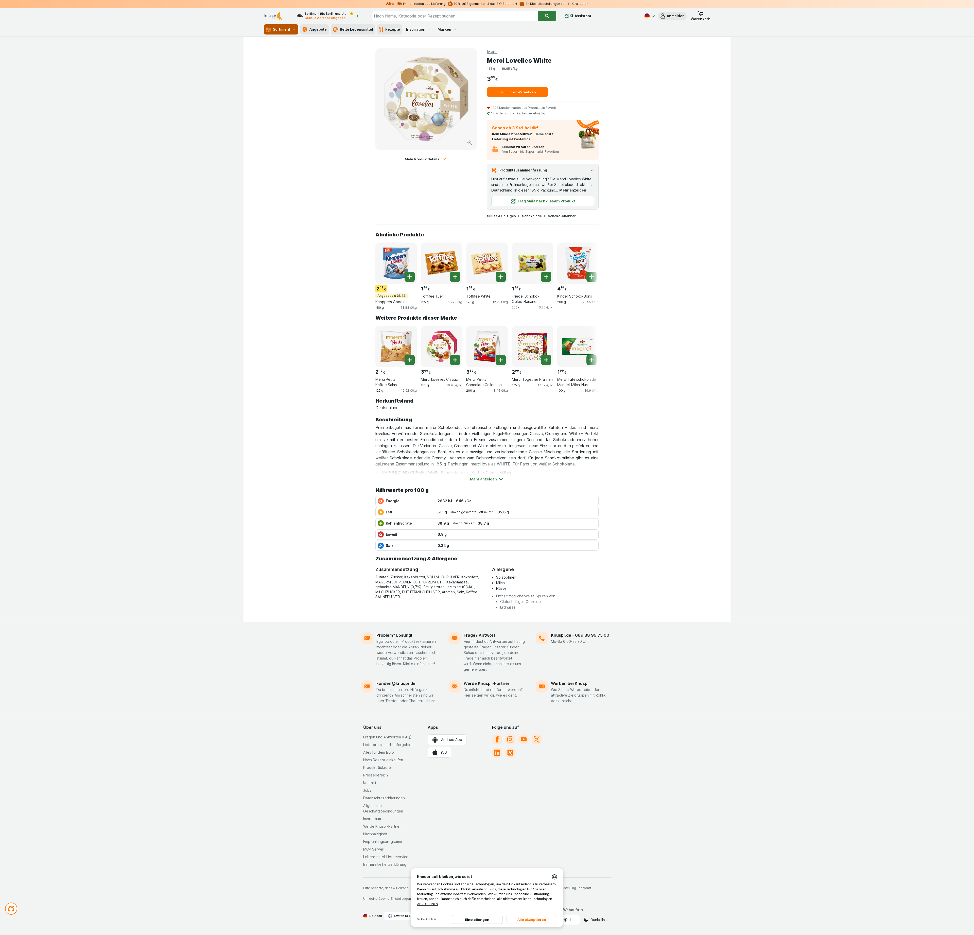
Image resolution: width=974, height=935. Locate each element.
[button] (672, 16)
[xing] (510, 753)
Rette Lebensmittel (356, 29)
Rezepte (392, 29)
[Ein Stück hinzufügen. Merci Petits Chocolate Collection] (501, 360)
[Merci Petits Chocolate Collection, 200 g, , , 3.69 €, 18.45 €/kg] (487, 346)
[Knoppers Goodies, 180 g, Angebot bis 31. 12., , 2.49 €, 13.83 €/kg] (396, 263)
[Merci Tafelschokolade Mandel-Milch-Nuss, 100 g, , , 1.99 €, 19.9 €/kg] (578, 346)
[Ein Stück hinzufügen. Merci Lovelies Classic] (455, 360)
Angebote (318, 29)
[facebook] (497, 739)
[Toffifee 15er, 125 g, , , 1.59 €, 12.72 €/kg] (441, 263)
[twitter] (537, 739)
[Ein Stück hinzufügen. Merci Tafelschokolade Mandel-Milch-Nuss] (591, 360)
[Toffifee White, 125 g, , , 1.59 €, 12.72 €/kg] (487, 263)
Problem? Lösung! (394, 635)
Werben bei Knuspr (570, 683)
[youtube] (523, 739)
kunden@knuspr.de (395, 683)
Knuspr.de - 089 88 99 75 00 (580, 635)
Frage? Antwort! (480, 635)
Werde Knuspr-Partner (487, 683)
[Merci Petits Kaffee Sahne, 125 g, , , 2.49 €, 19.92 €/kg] (396, 346)
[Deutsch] (649, 16)
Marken (444, 29)
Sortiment (281, 29)
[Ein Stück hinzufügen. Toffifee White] (501, 277)
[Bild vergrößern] (470, 143)
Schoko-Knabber (562, 216)
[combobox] (455, 16)
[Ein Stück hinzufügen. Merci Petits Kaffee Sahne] (410, 360)
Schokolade (532, 216)
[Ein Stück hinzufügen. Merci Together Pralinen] (546, 360)
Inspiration (415, 29)
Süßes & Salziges (501, 216)
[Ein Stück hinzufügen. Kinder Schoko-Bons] (591, 277)
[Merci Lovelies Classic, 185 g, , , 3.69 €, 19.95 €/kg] (441, 346)
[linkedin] (497, 753)
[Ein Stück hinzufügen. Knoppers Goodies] (410, 277)
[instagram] (510, 739)
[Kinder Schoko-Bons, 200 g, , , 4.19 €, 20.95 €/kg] (578, 263)
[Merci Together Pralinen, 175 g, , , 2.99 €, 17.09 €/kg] (532, 346)
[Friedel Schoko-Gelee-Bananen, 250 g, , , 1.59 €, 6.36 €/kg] (532, 263)
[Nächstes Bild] (588, 261)
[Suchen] (547, 16)
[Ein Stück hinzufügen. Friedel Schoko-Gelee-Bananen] (546, 277)
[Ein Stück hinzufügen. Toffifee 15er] (455, 277)
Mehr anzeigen (572, 190)
